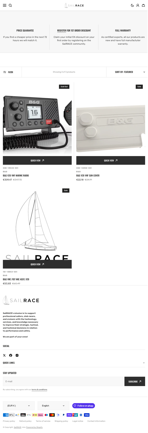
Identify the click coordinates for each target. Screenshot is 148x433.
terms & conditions (39, 387)
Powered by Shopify (34, 425)
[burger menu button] (4, 5)
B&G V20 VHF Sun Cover (87, 175)
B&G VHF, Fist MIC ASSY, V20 (16, 279)
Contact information (96, 418)
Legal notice (77, 418)
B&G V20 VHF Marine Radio (16, 175)
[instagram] (17, 355)
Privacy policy (9, 418)
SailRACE (17, 425)
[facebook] (11, 355)
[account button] (137, 5)
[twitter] (4, 355)
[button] (132, 5)
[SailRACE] (74, 5)
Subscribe (130, 378)
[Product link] (37, 131)
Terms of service (43, 418)
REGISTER (61, 30)
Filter (10, 72)
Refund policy (25, 418)
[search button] (10, 5)
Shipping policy (61, 418)
